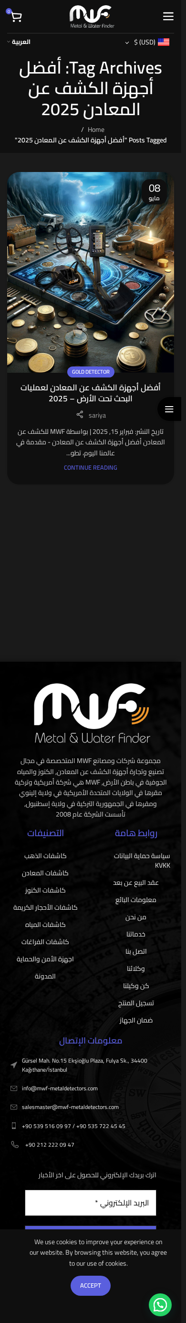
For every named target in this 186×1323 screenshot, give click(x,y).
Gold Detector (91, 371)
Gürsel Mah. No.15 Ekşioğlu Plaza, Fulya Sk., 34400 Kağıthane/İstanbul (84, 1065)
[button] (160, 1304)
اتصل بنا (136, 951)
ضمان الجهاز (136, 1020)
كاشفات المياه (45, 924)
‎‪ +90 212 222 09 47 (49, 1144)
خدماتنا (135, 934)
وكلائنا (136, 968)
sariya (97, 415)
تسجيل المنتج (136, 1003)
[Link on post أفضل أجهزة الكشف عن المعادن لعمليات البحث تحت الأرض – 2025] (90, 272)
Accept (90, 1285)
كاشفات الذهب (45, 856)
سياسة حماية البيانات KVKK (142, 860)
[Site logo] (92, 16)
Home (96, 129)
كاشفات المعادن (45, 873)
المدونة (45, 976)
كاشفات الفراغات (45, 942)
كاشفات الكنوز (45, 890)
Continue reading (90, 467)
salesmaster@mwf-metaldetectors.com (70, 1106)
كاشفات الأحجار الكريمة (45, 907)
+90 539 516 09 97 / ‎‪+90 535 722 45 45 (73, 1125)
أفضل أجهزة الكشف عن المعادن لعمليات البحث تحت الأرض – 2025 (91, 393)
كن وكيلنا (136, 985)
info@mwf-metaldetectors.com (60, 1088)
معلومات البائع (135, 899)
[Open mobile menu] (168, 16)
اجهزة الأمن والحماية (45, 959)
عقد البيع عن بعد (136, 882)
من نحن (135, 917)
